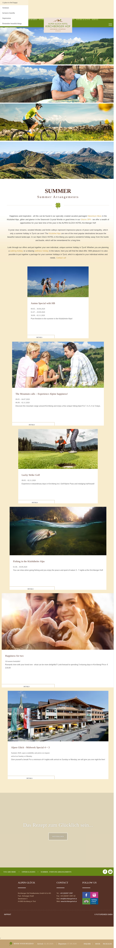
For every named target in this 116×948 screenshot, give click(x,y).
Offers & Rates (30, 19)
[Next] (110, 105)
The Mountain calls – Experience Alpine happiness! (42, 393)
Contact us (60, 258)
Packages (107, 944)
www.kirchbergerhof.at (69, 901)
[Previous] (5, 105)
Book (97, 944)
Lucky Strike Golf (31, 474)
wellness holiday (42, 251)
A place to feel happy (10, 3)
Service (95, 19)
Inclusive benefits (8, 13)
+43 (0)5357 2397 (66, 893)
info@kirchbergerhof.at (68, 899)
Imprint (7, 914)
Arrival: (40, 944)
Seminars (5, 8)
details (39, 337)
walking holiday (16, 251)
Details (32, 425)
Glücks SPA (86, 219)
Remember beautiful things (12, 23)
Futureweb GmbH (104, 914)
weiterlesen (58, 836)
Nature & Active (83, 19)
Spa (73, 19)
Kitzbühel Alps (55, 233)
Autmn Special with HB (43, 303)
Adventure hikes (95, 216)
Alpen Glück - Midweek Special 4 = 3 (30, 747)
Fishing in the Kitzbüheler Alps (29, 561)
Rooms (41, 19)
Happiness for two (14, 655)
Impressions (6, 18)
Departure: (62, 944)
